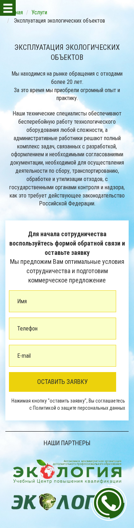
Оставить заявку (62, 381)
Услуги (39, 12)
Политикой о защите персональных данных (79, 408)
